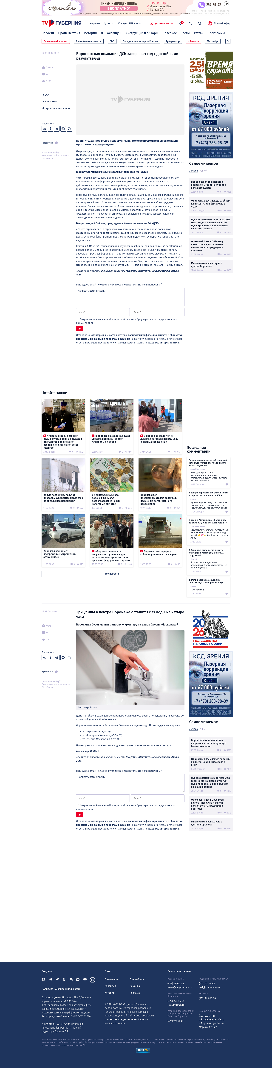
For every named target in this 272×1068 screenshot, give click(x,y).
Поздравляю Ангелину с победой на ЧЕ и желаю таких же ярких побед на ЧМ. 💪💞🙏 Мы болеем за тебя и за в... (209, 533)
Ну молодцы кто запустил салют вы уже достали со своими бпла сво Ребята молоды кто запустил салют (208, 505)
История (110, 992)
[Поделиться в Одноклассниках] (50, 129)
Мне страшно (197, 589)
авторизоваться (169, 342)
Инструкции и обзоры (141, 33)
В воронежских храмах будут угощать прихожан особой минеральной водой (111, 438)
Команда (135, 986)
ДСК (47, 94)
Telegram (130, 270)
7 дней (203, 170)
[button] (227, 41)
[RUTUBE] (71, 979)
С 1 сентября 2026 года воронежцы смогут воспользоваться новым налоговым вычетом (106, 499)
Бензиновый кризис (56, 41)
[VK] (57, 979)
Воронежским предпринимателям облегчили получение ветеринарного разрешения (158, 499)
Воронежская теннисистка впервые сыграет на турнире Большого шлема (208, 184)
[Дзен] (43, 979)
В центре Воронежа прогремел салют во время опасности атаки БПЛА (208, 494)
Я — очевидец (111, 33)
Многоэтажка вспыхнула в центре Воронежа (206, 265)
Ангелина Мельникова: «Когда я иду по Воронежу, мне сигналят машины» (208, 521)
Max (78, 274)
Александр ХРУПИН (87, 751)
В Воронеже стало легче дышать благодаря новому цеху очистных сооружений (159, 438)
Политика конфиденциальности (61, 989)
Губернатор (173, 41)
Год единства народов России (140, 41)
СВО (112, 41)
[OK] (64, 979)
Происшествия (69, 33)
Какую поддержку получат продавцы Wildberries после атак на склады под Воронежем (63, 497)
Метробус (212, 41)
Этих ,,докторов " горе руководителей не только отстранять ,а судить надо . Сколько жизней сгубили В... (208, 476)
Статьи (198, 33)
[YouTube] (85, 979)
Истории (90, 33)
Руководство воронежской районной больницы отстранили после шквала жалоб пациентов (208, 463)
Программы (216, 33)
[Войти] (190, 23)
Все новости (112, 573)
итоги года (51, 101)
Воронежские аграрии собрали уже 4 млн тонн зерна (158, 553)
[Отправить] (79, 328)
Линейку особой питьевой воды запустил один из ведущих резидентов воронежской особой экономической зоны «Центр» (62, 441)
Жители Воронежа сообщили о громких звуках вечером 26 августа (207, 581)
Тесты (185, 33)
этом (98, 144)
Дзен (174, 270)
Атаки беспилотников (89, 41)
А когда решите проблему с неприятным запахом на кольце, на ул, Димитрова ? (208, 565)
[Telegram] (50, 979)
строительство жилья (57, 108)
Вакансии (110, 986)
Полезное (169, 33)
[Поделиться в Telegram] (57, 129)
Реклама (135, 992)
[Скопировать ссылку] (69, 129)
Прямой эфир (222, 23)
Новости (48, 33)
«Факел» (193, 41)
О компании (112, 979)
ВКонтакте (143, 270)
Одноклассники (160, 270)
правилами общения (118, 338)
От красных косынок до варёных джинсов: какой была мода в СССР (210, 203)
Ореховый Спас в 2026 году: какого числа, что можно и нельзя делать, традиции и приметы (207, 246)
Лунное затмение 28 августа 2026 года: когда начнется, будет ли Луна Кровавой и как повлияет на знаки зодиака (210, 224)
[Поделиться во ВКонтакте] (44, 129)
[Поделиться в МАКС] (63, 129)
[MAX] (78, 979)
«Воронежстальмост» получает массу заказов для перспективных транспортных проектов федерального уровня (111, 556)
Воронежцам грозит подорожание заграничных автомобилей (59, 554)
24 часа (193, 170)
